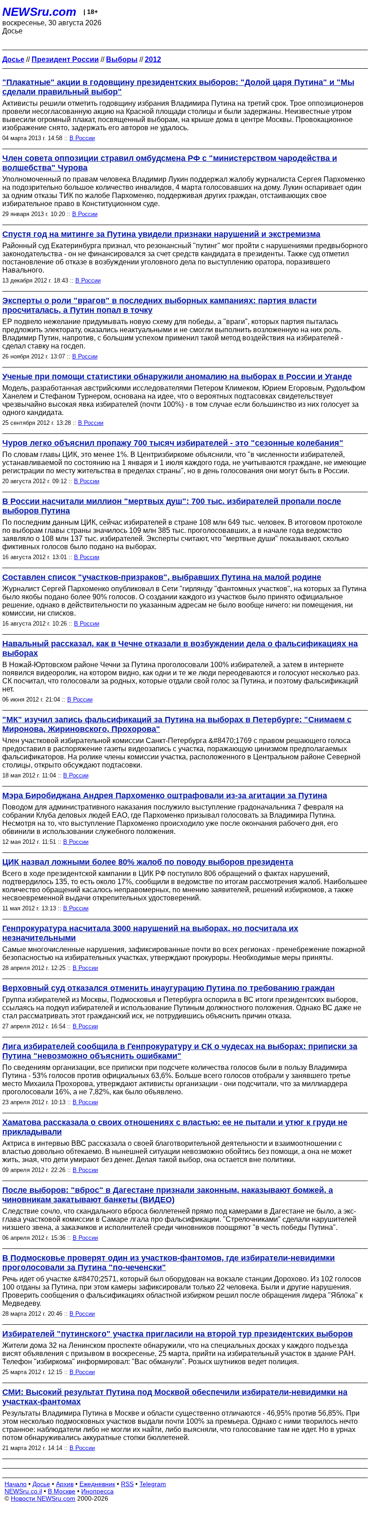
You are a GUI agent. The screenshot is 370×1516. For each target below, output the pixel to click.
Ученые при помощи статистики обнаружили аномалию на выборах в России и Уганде (177, 376)
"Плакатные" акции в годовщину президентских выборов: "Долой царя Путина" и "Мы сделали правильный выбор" (178, 87)
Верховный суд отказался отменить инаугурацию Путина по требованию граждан (168, 988)
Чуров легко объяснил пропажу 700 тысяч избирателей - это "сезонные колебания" (172, 442)
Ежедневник (97, 1484)
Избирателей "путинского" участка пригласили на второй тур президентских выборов (177, 1333)
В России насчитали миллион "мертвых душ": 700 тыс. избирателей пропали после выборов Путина (171, 506)
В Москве (61, 1491)
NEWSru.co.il (23, 1491)
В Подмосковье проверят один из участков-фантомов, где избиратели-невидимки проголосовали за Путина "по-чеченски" (168, 1262)
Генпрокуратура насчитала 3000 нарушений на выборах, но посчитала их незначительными (150, 933)
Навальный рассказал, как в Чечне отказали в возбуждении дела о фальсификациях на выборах (180, 648)
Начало (16, 1484)
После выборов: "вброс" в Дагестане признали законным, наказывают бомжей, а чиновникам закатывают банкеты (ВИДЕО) (167, 1195)
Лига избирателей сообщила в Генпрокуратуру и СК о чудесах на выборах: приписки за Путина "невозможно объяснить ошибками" (179, 1051)
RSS (127, 1484)
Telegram (152, 1484)
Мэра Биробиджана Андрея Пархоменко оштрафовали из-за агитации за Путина (164, 795)
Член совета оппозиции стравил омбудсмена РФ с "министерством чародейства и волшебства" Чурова (169, 163)
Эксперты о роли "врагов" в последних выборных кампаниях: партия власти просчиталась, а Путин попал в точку (159, 305)
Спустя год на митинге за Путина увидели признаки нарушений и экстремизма (161, 234)
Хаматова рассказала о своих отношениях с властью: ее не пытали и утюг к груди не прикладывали (174, 1127)
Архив (65, 1484)
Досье (41, 1484)
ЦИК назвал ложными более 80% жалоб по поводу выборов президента (147, 861)
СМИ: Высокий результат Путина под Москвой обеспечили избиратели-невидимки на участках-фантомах (174, 1397)
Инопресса (97, 1491)
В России (82, 138)
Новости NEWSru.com (43, 1498)
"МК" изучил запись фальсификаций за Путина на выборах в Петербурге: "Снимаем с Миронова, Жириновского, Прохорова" (177, 724)
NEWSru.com (39, 12)
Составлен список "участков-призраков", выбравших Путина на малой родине (161, 577)
